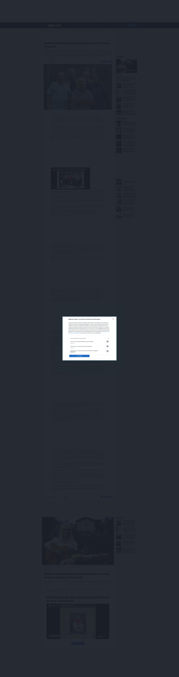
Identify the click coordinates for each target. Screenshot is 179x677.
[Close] (113, 319)
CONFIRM (79, 356)
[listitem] (89, 338)
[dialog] (89, 338)
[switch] (107, 341)
